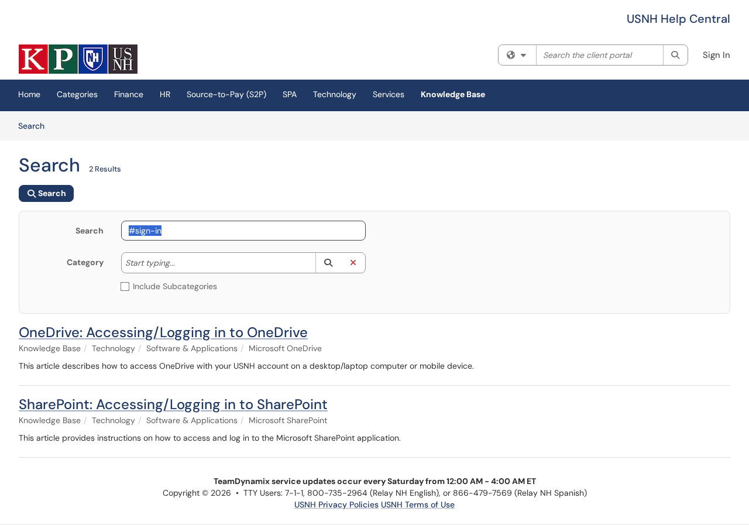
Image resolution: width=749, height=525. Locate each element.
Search (35, 125)
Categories (77, 94)
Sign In (716, 55)
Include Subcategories (175, 286)
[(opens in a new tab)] (78, 59)
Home (29, 94)
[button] (328, 263)
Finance (128, 94)
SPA (290, 94)
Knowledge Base (453, 94)
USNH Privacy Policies (336, 504)
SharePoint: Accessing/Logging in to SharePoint (173, 404)
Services (388, 94)
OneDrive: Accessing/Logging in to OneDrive (163, 332)
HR (165, 94)
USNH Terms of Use (418, 504)
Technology (334, 94)
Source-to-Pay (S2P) (226, 94)
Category (85, 262)
